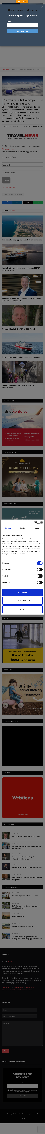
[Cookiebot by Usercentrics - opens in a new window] (33, 522)
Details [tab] (22, 528)
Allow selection (22, 601)
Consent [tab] (8, 528)
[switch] (40, 569)
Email (9, 21)
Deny (22, 609)
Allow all (22, 592)
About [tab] (37, 528)
